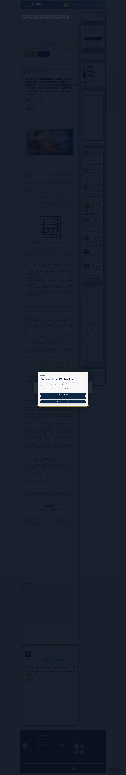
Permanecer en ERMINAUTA (63, 394)
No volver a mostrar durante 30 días (63, 401)
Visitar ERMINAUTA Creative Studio (63, 398)
